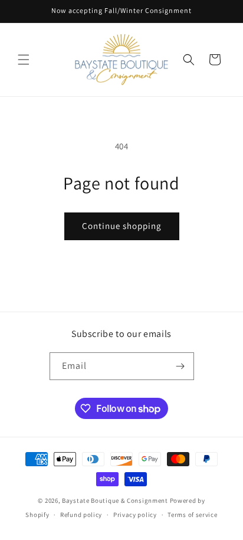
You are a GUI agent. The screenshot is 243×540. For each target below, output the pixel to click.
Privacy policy (135, 514)
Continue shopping (122, 225)
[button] (24, 60)
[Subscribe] (180, 366)
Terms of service (192, 514)
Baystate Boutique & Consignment (115, 500)
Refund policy (81, 514)
